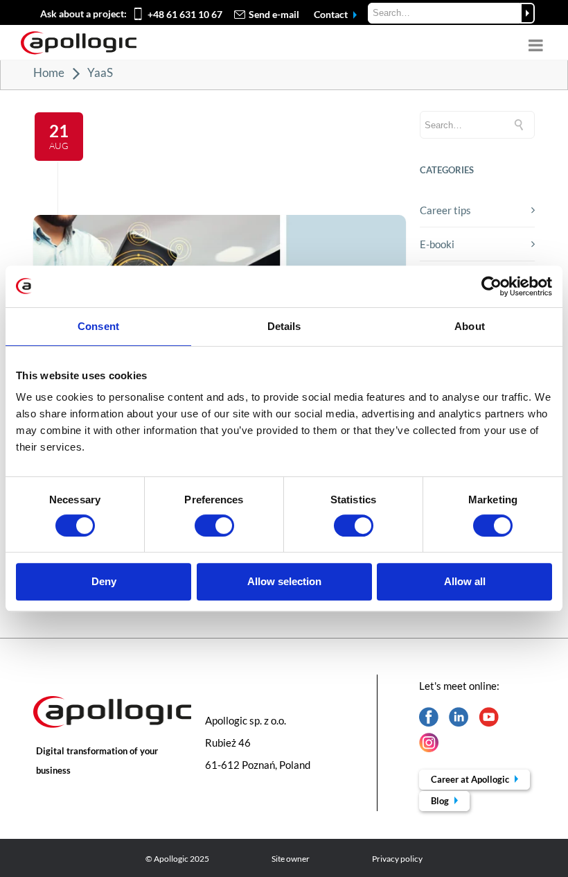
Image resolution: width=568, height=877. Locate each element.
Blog (441, 800)
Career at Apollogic (471, 779)
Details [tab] (284, 326)
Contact (332, 14)
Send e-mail (274, 14)
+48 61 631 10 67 (185, 14)
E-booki (437, 244)
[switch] (214, 525)
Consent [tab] (98, 326)
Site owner (291, 858)
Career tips (445, 210)
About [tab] (469, 326)
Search (527, 13)
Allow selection (284, 581)
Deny (103, 581)
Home (48, 72)
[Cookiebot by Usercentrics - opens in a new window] (491, 286)
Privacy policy (397, 858)
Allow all (465, 581)
